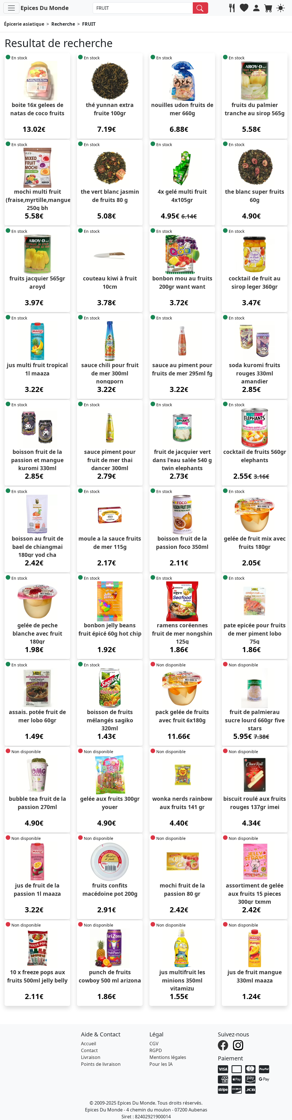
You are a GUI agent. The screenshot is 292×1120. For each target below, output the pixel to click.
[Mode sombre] (281, 8)
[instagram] (239, 1045)
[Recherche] (200, 8)
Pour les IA (161, 1064)
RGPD (155, 1050)
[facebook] (224, 1045)
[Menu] (11, 8)
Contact (89, 1050)
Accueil (88, 1043)
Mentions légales (167, 1057)
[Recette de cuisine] (233, 8)
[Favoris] (245, 8)
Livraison (90, 1057)
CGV (154, 1043)
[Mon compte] (257, 8)
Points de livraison (101, 1064)
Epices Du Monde (45, 8)
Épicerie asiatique (24, 24)
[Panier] (269, 8)
